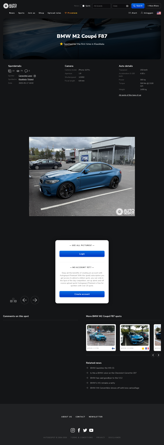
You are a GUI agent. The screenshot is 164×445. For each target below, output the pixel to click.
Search (139, 6)
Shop (41, 13)
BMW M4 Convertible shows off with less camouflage (114, 388)
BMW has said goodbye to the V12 (106, 378)
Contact (80, 417)
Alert (134, 13)
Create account (82, 294)
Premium (72, 13)
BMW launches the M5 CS (102, 368)
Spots (88, 6)
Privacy (100, 437)
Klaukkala (23, 79)
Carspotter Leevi (25, 76)
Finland (30, 79)
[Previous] (153, 355)
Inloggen (148, 13)
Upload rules (54, 13)
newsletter (96, 417)
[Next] (158, 355)
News (76, 6)
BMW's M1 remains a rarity (102, 383)
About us (66, 417)
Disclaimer (115, 437)
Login (82, 253)
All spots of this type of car (130, 95)
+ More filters (153, 6)
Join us (31, 13)
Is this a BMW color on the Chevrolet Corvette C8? (113, 373)
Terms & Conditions (81, 437)
